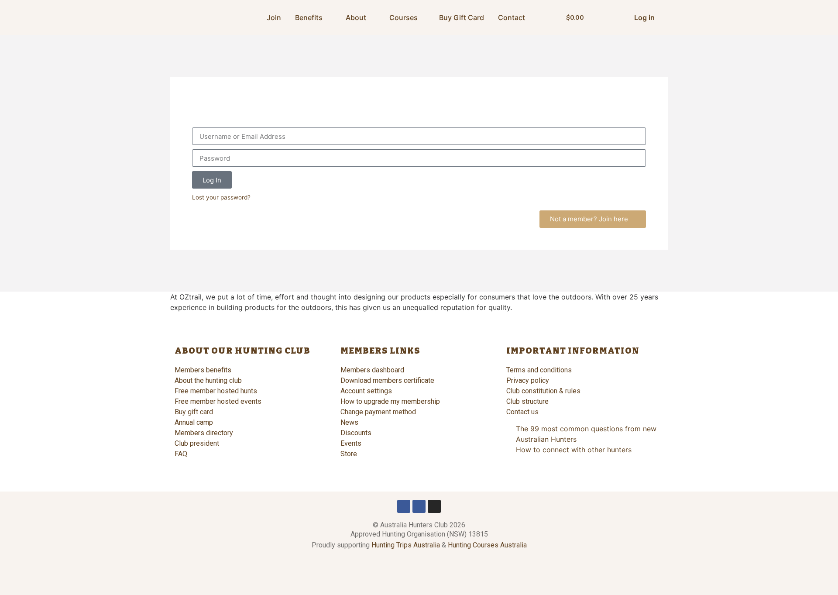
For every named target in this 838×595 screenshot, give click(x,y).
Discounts (355, 433)
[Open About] (371, 17)
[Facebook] (403, 506)
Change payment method (378, 412)
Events (350, 443)
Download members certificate (387, 380)
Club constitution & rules (543, 391)
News (349, 422)
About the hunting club (208, 380)
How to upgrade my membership (390, 401)
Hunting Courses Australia (487, 545)
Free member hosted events (218, 401)
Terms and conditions (539, 370)
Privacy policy (527, 380)
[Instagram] (434, 506)
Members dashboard (372, 370)
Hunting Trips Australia (405, 545)
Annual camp (194, 422)
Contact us (522, 412)
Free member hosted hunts (216, 391)
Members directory (204, 433)
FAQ (181, 454)
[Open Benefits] (328, 17)
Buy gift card (194, 412)
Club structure (527, 401)
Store (348, 454)
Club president (197, 443)
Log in (644, 17)
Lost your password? (221, 197)
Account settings (366, 391)
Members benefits (203, 370)
